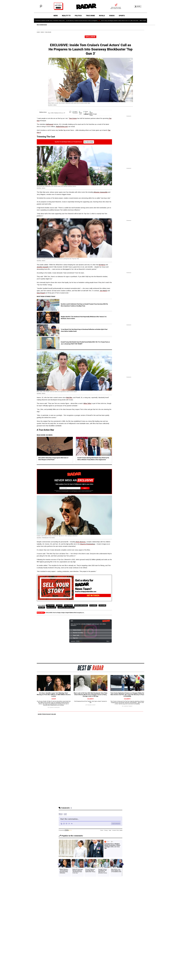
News (42, 32)
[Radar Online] (86, 6)
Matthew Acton (43, 112)
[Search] (41, 7)
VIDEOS (112, 16)
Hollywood (49, 124)
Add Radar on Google (91, 114)
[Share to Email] (91, 112)
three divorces (81, 542)
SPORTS (122, 16)
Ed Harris (102, 264)
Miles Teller (87, 403)
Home (38, 32)
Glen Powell (41, 293)
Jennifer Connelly (43, 267)
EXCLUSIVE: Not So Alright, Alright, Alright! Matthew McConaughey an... (65, 612)
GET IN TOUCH (93, 595)
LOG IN (138, 6)
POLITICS (78, 16)
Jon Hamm (103, 290)
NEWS (56, 16)
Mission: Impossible (81, 605)
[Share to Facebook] (75, 112)
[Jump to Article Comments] (70, 112)
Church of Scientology (87, 544)
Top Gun (59, 605)
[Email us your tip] (58, 9)
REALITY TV (66, 16)
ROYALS (102, 16)
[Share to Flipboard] (85, 112)
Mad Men (41, 607)
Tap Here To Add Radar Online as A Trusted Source (68, 141)
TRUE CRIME (90, 16)
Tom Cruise (48, 32)
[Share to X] (80, 112)
